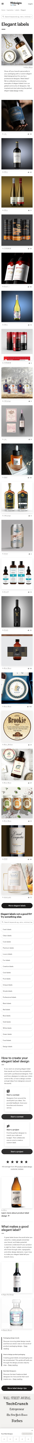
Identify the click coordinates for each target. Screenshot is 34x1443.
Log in (30, 4)
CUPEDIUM (7, 248)
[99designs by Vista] (16, 4)
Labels (17, 10)
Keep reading (13, 1365)
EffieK (5, 477)
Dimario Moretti (7, 1330)
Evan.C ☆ (7, 286)
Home (3, 10)
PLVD (5, 859)
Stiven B (6, 592)
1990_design (7, 401)
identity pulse (7, 897)
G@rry (6, 172)
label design (14, 90)
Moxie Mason (29, 67)
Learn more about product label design (15, 1214)
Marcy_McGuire (8, 744)
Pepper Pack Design (8, 1294)
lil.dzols (6, 630)
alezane (6, 554)
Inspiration (10, 10)
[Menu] (2, 4)
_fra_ (5, 134)
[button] (32, 1430)
